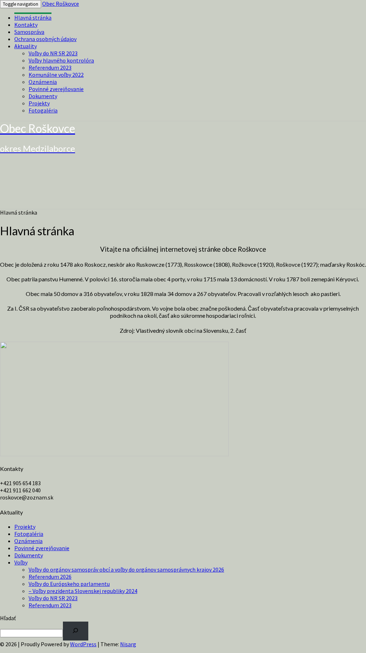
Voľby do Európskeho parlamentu (69, 583)
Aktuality (25, 46)
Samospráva (29, 31)
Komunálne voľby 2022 (56, 74)
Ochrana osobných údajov (45, 38)
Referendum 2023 (50, 67)
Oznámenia (43, 81)
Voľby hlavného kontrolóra (61, 60)
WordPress (83, 644)
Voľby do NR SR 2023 (53, 53)
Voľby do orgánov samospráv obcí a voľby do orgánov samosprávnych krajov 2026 (126, 569)
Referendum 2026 (50, 576)
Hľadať (8, 618)
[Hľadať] (75, 631)
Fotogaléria (43, 110)
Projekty (39, 103)
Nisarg (128, 644)
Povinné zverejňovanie (56, 88)
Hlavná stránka (32, 17)
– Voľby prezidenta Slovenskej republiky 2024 (83, 590)
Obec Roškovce (60, 3)
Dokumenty (43, 96)
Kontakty (26, 24)
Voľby (21, 562)
